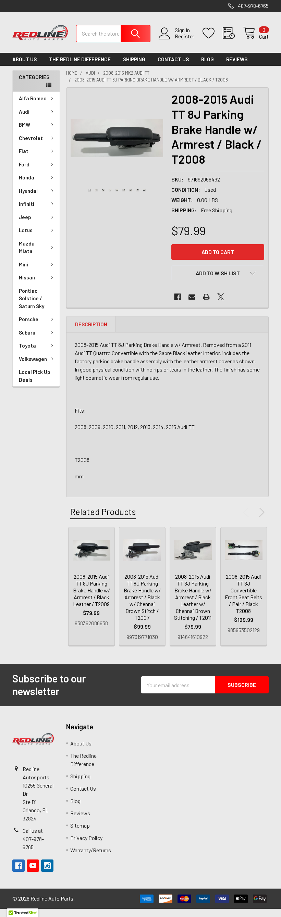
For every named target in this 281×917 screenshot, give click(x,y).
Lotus (26, 230)
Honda (26, 177)
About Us (24, 59)
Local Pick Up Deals (34, 376)
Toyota (27, 345)
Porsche (28, 319)
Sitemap (80, 825)
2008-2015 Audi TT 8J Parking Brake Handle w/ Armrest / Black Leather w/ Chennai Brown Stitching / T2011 (192, 597)
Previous (247, 512)
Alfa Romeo (33, 98)
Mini (23, 264)
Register (184, 36)
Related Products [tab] (103, 511)
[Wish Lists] (213, 33)
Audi (24, 112)
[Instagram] (47, 865)
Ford (24, 164)
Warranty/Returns (90, 850)
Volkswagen (33, 359)
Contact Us (173, 59)
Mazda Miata (27, 247)
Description (91, 324)
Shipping (134, 59)
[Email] (192, 297)
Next (260, 512)
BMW (24, 125)
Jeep (25, 217)
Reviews (236, 59)
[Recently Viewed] (233, 33)
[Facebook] (177, 297)
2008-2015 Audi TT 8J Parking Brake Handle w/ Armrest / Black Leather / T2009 (91, 590)
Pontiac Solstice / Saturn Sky (31, 298)
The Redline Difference (80, 59)
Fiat (23, 151)
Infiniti (26, 204)
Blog (207, 59)
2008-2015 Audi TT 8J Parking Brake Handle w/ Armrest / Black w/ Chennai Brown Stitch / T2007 (142, 597)
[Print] (206, 297)
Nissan (27, 277)
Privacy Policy (86, 837)
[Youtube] (33, 865)
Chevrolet (31, 138)
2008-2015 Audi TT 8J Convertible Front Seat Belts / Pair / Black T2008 (243, 593)
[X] (221, 297)
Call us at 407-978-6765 (33, 838)
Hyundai (28, 191)
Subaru (27, 332)
